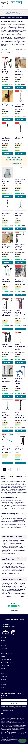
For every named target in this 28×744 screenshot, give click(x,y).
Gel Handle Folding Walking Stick (20, 314)
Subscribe (14, 703)
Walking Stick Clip (7, 105)
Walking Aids (4, 671)
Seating (3, 673)
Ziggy (16, 135)
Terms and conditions (6, 653)
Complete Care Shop (7, 135)
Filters (5, 49)
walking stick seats (6, 523)
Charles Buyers (5, 278)
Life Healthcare (18, 310)
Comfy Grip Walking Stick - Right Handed (6, 138)
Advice (3, 687)
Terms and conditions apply (7, 710)
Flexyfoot (17, 412)
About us (3, 645)
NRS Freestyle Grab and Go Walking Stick (19, 73)
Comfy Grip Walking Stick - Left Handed (19, 247)
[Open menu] (25, 2)
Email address (4, 697)
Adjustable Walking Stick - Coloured (19, 381)
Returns (3, 643)
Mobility (3, 668)
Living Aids (4, 676)
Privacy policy (4, 656)
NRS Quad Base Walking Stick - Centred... (6, 415)
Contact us (4, 648)
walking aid (18, 24)
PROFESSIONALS (5, 665)
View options (7, 87)
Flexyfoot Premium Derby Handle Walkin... (20, 415)
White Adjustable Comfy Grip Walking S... (20, 348)
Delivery (3, 640)
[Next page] (23, 469)
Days (16, 103)
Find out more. (20, 13)
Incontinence (4, 682)
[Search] (25, 6)
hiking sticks (16, 42)
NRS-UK (4, 69)
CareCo (16, 278)
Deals (2, 690)
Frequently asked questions (8, 651)
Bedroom (3, 684)
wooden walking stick (18, 37)
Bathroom (3, 679)
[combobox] (14, 6)
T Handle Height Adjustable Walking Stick (7, 314)
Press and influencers (6, 659)
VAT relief (3, 637)
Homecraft (4, 103)
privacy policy (13, 707)
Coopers (17, 344)
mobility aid (4, 489)
